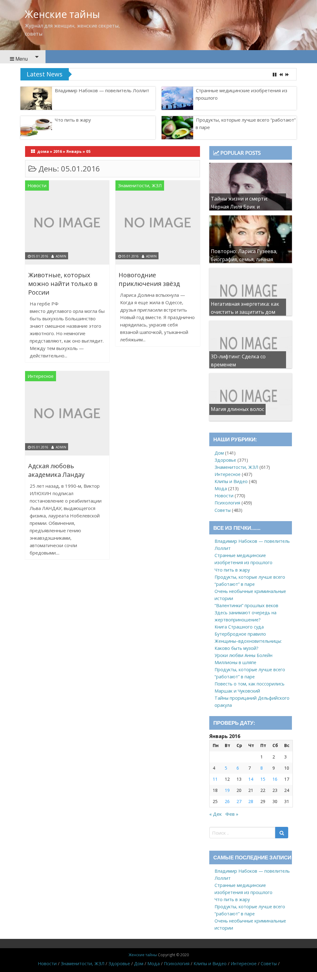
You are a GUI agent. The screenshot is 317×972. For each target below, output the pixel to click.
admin (61, 256)
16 (274, 779)
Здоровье (225, 460)
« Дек (215, 814)
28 (250, 801)
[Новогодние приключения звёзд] (157, 224)
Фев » (231, 814)
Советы (223, 510)
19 (227, 790)
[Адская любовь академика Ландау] (67, 414)
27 (239, 801)
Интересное (41, 376)
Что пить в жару (73, 120)
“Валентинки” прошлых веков (246, 605)
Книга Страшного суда (239, 627)
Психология (227, 503)
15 (262, 779)
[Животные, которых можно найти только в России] (67, 224)
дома (43, 151)
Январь (74, 151)
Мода (221, 488)
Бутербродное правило (240, 634)
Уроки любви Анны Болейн (243, 655)
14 (250, 779)
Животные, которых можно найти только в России (63, 283)
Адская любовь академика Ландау (56, 470)
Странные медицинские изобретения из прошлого (241, 94)
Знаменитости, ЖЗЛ (140, 185)
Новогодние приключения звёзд (149, 279)
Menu (21, 58)
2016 (57, 151)
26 (227, 801)
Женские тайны (62, 14)
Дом (219, 453)
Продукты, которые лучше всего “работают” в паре (132, 74)
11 (215, 779)
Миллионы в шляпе (235, 662)
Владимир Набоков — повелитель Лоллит (102, 90)
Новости (37, 185)
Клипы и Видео (231, 481)
